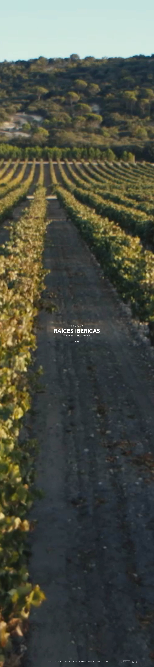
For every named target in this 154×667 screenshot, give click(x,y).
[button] (121, 662)
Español (125, 661)
